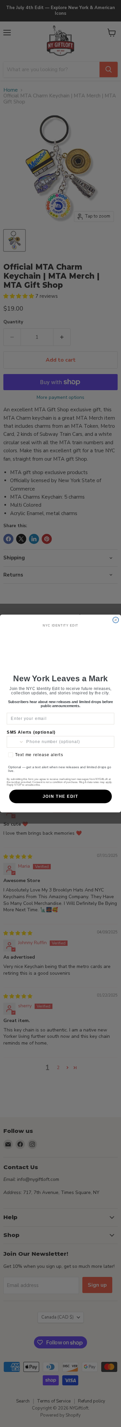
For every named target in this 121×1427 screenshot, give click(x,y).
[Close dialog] (116, 620)
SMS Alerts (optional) (31, 732)
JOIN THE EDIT (60, 796)
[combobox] (15, 741)
